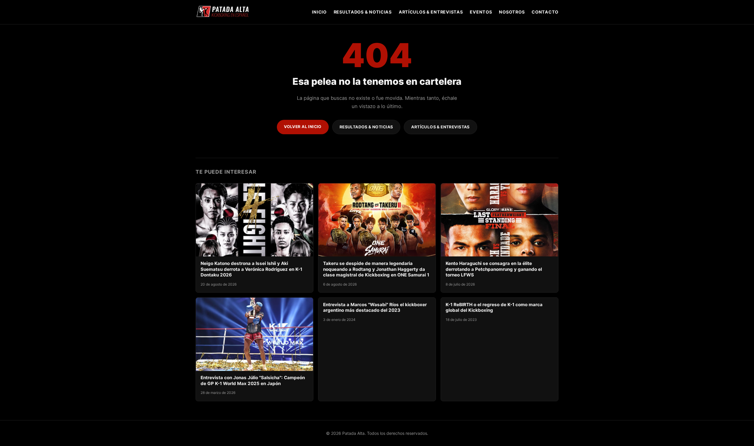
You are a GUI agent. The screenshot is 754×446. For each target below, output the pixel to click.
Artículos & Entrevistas (431, 11)
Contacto (545, 11)
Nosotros (512, 11)
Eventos (481, 11)
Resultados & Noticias (363, 11)
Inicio (319, 11)
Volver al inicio (303, 126)
